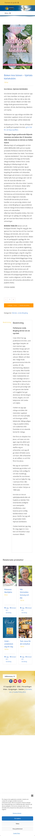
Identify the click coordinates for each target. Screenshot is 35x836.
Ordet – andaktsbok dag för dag (8, 644)
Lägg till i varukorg (19, 305)
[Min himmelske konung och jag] (25, 576)
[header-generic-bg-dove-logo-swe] (17, 6)
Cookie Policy (16, 833)
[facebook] (11, 681)
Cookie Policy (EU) (19, 692)
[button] (32, 796)
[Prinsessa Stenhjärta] (10, 576)
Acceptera (17, 818)
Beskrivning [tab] (6, 322)
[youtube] (15, 681)
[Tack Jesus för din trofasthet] (25, 627)
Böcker (14, 313)
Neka (17, 823)
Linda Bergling (23, 313)
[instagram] (20, 681)
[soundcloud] (24, 681)
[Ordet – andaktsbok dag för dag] (10, 627)
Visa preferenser (18, 829)
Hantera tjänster (17, 813)
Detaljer (13, 608)
